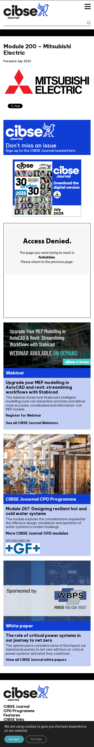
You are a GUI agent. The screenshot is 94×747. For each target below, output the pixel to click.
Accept (14, 739)
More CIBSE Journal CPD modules (37, 533)
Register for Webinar (23, 415)
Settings (36, 739)
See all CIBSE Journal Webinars (32, 423)
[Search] (87, 23)
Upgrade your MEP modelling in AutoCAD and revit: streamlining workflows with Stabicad (39, 387)
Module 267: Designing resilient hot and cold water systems (46, 511)
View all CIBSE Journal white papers (36, 660)
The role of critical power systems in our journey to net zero (43, 638)
